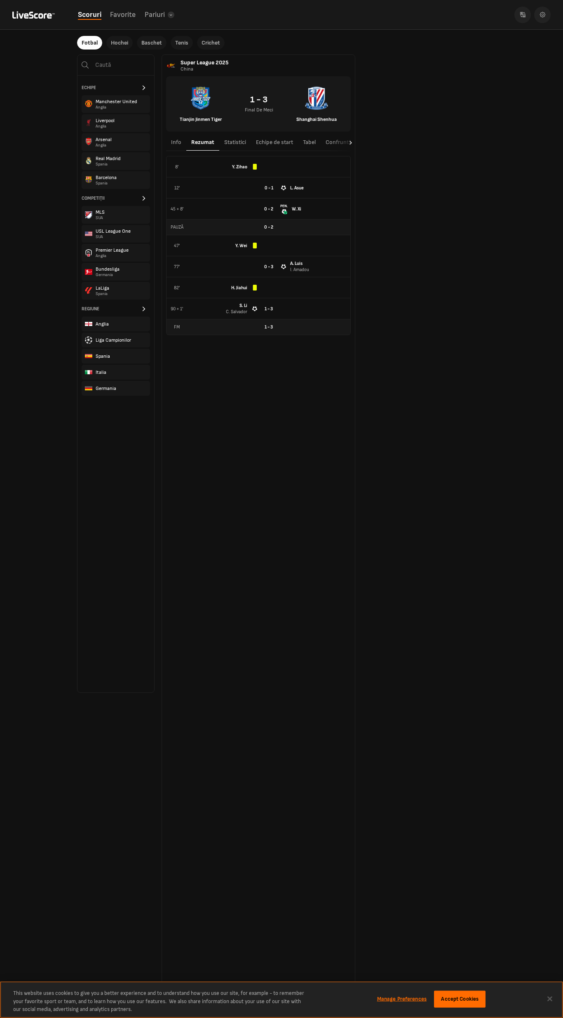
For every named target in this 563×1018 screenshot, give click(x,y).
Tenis (181, 42)
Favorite (123, 14)
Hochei (119, 42)
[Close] (550, 999)
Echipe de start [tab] (274, 142)
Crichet (211, 42)
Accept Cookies (460, 998)
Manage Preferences (402, 998)
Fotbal (90, 42)
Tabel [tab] (309, 142)
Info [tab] (176, 142)
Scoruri (89, 14)
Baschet (151, 42)
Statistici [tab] (235, 142)
